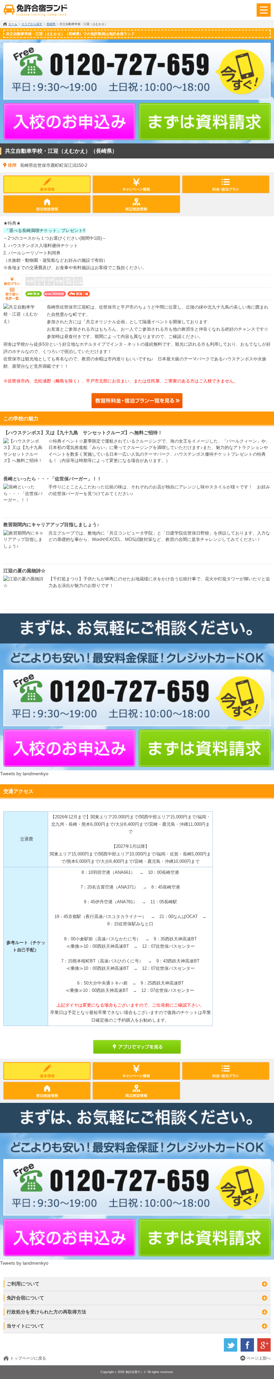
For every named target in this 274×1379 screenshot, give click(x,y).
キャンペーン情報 (136, 184)
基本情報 (47, 184)
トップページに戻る (28, 1358)
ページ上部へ (259, 1358)
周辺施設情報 (136, 204)
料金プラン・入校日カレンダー (225, 184)
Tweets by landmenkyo (24, 773)
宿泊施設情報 (47, 204)
